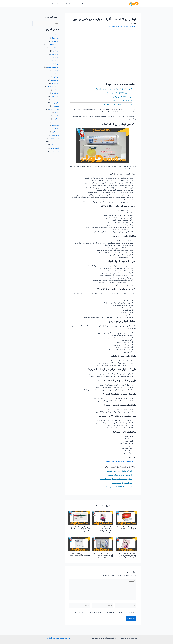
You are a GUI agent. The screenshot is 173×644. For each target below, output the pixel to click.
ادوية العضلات (55, 73)
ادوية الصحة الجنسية (53, 67)
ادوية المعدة (55, 90)
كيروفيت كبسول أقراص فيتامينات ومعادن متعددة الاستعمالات (113, 89)
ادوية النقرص (55, 93)
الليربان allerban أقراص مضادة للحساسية (119, 471)
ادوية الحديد (56, 51)
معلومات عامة (55, 145)
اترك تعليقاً (133, 26)
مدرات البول (55, 132)
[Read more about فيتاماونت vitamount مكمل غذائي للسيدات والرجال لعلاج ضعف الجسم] (102, 517)
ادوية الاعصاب (55, 41)
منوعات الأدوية (55, 151)
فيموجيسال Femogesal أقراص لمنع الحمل (119, 487)
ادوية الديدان (55, 61)
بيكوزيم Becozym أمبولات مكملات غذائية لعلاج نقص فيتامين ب (79, 555)
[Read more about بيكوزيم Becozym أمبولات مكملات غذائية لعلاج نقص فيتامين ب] (79, 544)
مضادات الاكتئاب (54, 138)
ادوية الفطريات (54, 80)
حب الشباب (55, 119)
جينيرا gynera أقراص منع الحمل (122, 483)
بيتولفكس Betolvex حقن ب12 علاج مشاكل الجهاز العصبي (80, 529)
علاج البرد (56, 122)
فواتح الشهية (55, 125)
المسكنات (67, 4)
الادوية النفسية (55, 99)
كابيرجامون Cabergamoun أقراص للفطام (119, 93)
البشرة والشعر (55, 103)
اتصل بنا (49, 638)
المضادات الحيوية (78, 4)
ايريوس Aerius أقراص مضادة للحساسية (119, 475)
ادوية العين (56, 77)
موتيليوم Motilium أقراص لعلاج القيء (120, 97)
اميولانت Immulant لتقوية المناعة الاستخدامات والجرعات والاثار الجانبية (127, 555)
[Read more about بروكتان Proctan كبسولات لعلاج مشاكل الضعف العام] (126, 517)
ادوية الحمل (37, 4)
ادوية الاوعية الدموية (53, 44)
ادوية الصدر (56, 70)
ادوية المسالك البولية (53, 86)
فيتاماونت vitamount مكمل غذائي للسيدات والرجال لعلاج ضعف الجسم (105, 529)
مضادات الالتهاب (54, 141)
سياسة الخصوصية (58, 638)
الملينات (57, 112)
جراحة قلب (56, 116)
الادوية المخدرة (55, 96)
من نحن (67, 638)
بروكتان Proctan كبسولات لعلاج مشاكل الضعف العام (127, 529)
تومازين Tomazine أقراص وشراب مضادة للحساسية (116, 479)
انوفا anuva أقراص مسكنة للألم (122, 100)
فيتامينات (58, 4)
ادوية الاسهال (55, 38)
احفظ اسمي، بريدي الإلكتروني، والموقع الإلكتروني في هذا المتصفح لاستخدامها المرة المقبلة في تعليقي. (103, 612)
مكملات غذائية (55, 148)
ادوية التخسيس (48, 4)
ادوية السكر (55, 64)
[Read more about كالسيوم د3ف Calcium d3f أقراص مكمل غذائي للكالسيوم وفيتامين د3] (102, 544)
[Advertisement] (102, 42)
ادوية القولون (55, 83)
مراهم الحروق (55, 135)
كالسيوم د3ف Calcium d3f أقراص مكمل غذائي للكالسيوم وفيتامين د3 (103, 555)
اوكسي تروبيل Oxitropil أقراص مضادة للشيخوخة (117, 104)
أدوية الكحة (56, 35)
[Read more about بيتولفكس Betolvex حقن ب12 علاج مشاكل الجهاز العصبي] (79, 517)
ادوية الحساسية (54, 54)
